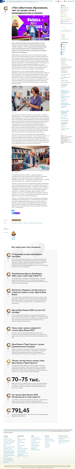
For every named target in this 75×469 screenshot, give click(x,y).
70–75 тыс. (26, 379)
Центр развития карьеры (21, 449)
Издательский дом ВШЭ (49, 439)
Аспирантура (19, 446)
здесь (65, 465)
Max (63, 54)
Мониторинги (33, 440)
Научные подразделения (35, 437)
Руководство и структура (8, 439)
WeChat (63, 49)
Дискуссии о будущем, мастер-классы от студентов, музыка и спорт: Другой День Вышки (29, 292)
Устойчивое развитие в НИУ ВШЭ (9, 440)
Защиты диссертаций (34, 443)
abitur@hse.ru (63, 86)
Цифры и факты (6, 437)
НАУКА (32, 436)
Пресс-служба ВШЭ (64, 120)
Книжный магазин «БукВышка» (50, 440)
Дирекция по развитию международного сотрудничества (65, 112)
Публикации (47, 446)
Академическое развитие (35, 445)
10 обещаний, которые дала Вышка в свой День (27, 255)
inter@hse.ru (63, 107)
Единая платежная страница (8, 460)
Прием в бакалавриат (21, 442)
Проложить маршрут (64, 118)
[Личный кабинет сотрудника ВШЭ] (71, 1)
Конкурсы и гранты (34, 446)
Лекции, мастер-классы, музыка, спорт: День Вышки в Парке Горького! (28, 361)
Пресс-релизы (63, 126)
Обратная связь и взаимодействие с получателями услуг (22, 455)
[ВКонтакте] (12, 210)
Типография (47, 442)
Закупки (5, 445)
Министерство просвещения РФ (64, 440)
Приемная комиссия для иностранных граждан (65, 103)
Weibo (63, 51)
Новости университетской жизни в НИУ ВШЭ (42, 431)
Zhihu (63, 52)
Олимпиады (19, 440)
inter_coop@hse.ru (64, 115)
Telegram (64, 47)
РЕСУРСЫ (47, 436)
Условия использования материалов (65, 129)
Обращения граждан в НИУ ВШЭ (9, 446)
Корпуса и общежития (7, 443)
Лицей (18, 437)
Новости (31, 431)
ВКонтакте (64, 44)
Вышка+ (18, 443)
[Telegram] (14, 210)
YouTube (63, 46)
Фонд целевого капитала (8, 448)
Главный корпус (63, 58)
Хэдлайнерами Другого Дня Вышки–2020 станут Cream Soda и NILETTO (27, 274)
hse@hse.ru (63, 78)
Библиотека (47, 437)
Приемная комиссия (64, 80)
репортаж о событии (32, 222)
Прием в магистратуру (21, 445)
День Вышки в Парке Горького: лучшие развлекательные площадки (28, 345)
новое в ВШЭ (14, 222)
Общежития (63, 94)
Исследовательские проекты (36, 439)
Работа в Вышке (6, 462)
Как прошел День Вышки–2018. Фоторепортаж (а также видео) (25, 395)
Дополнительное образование (22, 448)
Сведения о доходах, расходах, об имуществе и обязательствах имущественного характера (9, 452)
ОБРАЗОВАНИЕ (20, 436)
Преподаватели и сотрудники (9, 442)
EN (66, 1)
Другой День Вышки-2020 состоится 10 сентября (28, 311)
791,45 (20, 410)
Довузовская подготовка (21, 439)
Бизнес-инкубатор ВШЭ (21, 451)
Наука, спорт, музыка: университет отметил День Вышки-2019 (26, 329)
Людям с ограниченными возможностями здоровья (8, 459)
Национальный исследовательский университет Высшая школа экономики (16, 431)
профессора (20, 222)
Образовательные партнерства (22, 453)
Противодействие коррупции (9, 449)
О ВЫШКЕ (6, 436)
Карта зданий (63, 117)
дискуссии (26, 222)
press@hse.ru (63, 124)
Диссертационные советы (35, 442)
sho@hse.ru (63, 101)
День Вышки (40, 222)
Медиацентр (47, 443)
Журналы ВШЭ (47, 445)
